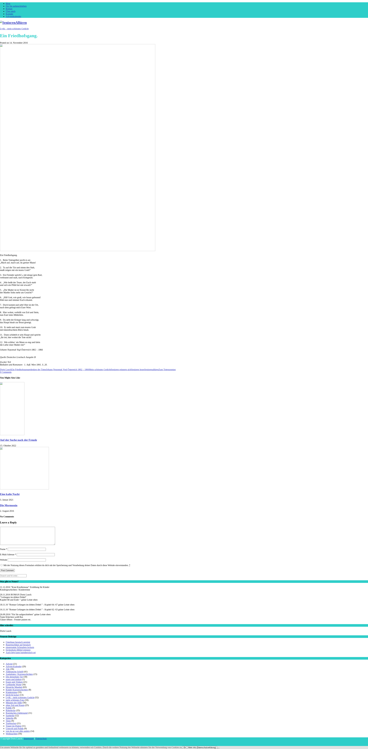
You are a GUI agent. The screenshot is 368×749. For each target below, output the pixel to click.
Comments (6, 372)
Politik (9, 708)
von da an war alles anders (18, 731)
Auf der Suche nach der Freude (18, 439)
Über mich (10, 11)
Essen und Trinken (14, 682)
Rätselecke (11, 710)
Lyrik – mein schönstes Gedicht (14, 28)
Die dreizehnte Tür (14, 677)
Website (3, 560)
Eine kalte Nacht (10, 494)
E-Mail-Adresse (8, 554)
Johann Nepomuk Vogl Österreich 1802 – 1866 (67, 369)
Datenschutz (41, 738)
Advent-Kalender (14, 666)
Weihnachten (12, 733)
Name (3, 549)
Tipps (8, 721)
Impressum (29, 738)
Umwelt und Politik (15, 728)
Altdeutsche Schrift (14, 671)
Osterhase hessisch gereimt (18, 642)
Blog (8, 3)
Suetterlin (10, 715)
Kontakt (9, 14)
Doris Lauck (5, 369)
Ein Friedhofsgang (19, 369)
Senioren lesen (137, 369)
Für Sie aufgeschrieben (16, 6)
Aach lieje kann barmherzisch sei (21, 652)
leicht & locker (12, 695)
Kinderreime (11, 692)
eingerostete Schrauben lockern (20, 647)
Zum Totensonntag (167, 369)
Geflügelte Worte (13, 684)
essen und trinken (14, 679)
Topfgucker (11, 723)
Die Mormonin (8, 505)
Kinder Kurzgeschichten (17, 689)
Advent (9, 664)
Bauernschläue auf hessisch (18, 645)
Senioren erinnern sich (121, 369)
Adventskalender (13, 16)
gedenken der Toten (37, 369)
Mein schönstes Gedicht (100, 369)
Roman (9, 8)
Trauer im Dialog (13, 726)
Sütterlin (9, 718)
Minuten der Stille (14, 702)
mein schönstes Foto (15, 700)
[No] (218, 748)
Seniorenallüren (151, 369)
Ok (184, 747)
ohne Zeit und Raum (15, 705)
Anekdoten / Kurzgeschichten (19, 674)
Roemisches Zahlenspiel (17, 713)
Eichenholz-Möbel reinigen (18, 650)
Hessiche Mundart (14, 687)
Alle (8, 669)
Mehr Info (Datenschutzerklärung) (202, 747)
